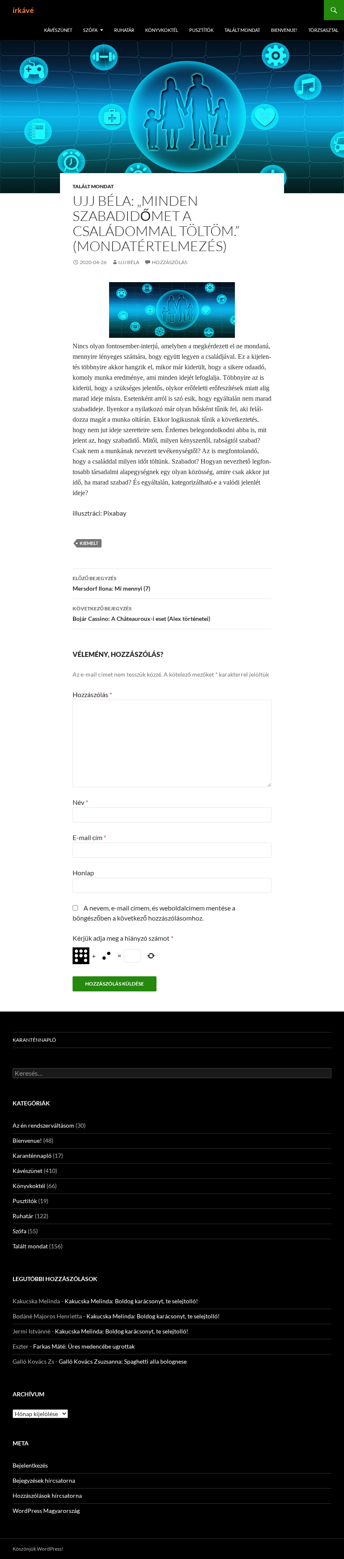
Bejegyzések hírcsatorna (44, 1480)
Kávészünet (58, 30)
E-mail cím (89, 837)
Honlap (83, 873)
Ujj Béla (128, 262)
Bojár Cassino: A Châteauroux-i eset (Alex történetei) (141, 613)
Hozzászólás (169, 262)
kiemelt (89, 543)
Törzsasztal (323, 30)
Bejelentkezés (30, 1465)
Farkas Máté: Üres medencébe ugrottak (84, 1346)
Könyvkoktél (161, 30)
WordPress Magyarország (46, 1510)
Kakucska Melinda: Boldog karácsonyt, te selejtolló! (131, 1301)
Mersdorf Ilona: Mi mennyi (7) (111, 583)
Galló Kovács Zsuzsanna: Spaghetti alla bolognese (123, 1361)
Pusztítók (201, 30)
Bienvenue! (284, 30)
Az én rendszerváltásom (43, 1125)
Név (80, 802)
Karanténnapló (34, 1040)
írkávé (23, 10)
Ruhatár (124, 30)
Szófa (90, 30)
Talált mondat (242, 30)
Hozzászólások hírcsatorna (47, 1495)
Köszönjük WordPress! (38, 1549)
